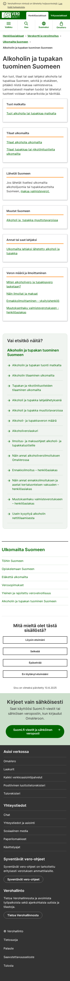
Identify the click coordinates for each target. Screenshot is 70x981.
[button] (35, 640)
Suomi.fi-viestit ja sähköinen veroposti (32, 731)
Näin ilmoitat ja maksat (22, 293)
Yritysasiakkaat (59, 15)
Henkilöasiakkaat (37, 15)
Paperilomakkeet (15, 839)
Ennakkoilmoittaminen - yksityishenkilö (32, 301)
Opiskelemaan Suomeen (18, 569)
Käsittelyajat (12, 847)
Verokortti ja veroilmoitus (43, 35)
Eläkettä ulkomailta (15, 577)
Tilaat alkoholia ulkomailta (24, 142)
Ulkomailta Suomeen (15, 41)
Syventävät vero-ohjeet (23, 879)
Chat (7, 815)
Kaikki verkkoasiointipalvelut (23, 777)
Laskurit (9, 769)
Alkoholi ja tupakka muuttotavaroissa (32, 220)
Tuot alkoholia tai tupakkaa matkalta (31, 113)
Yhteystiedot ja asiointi (19, 823)
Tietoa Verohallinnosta (23, 915)
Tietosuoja (11, 940)
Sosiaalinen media (16, 831)
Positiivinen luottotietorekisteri (24, 785)
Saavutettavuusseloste (19, 957)
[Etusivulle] (11, 14)
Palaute (9, 948)
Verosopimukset (13, 585)
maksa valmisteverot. (35, 191)
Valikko (8, 27)
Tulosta (8, 965)
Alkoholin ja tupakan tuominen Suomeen (33, 352)
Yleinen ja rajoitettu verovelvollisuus (26, 593)
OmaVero (10, 761)
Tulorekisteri (12, 793)
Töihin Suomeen (12, 561)
